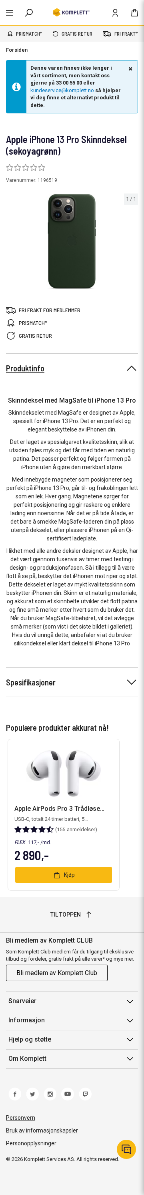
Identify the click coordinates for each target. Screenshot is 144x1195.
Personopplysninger (31, 1143)
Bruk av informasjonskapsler (42, 1130)
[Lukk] (130, 68)
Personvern (20, 1117)
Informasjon (26, 1020)
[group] (72, 241)
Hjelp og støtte (29, 1039)
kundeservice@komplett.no (62, 90)
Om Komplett (27, 1058)
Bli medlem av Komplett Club (56, 973)
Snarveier (22, 1001)
